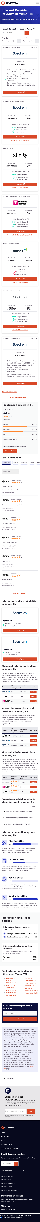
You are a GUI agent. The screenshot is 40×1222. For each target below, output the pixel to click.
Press (3, 1140)
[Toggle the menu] (37, 3)
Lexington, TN (29, 978)
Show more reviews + (20, 593)
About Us (4, 1132)
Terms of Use (4, 1209)
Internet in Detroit (6, 1186)
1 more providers (19, 397)
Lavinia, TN (28, 988)
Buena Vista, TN (11, 993)
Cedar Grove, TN (11, 990)
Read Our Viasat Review (20, 282)
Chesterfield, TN (30, 981)
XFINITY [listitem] (15, 462)
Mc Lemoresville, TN (31, 990)
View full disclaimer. (9, 392)
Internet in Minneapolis (8, 1183)
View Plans (19, 92)
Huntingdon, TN (11, 995)
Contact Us (5, 1136)
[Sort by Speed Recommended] (31, 41)
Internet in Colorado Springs (9, 1190)
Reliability (6, 429)
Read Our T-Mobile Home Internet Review (20, 235)
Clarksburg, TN (10, 978)
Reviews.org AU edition (11, 1148)
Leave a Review (10, 451)
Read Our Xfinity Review (20, 188)
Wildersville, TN (10, 985)
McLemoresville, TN (31, 993)
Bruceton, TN (29, 986)
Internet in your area (7, 1176)
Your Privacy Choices (8, 1217)
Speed (5, 424)
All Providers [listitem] (6, 462)
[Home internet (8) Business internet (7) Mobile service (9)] (11, 41)
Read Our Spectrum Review (20, 140)
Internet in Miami (6, 1179)
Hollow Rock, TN (30, 983)
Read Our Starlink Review (20, 330)
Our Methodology (6, 1144)
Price (5, 434)
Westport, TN (10, 988)
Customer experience (10, 439)
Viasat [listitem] (32, 462)
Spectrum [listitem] (24, 462)
